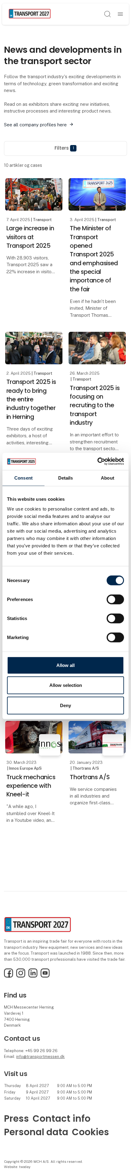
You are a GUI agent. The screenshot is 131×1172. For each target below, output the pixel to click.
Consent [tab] (23, 477)
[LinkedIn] (32, 976)
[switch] (115, 599)
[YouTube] (45, 976)
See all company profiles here (35, 124)
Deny (65, 705)
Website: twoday (17, 1167)
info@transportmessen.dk (40, 1056)
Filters (64, 147)
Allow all (65, 665)
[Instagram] (20, 976)
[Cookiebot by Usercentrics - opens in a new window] (97, 461)
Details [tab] (65, 477)
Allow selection (65, 685)
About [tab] (107, 477)
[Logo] (30, 14)
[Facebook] (8, 976)
